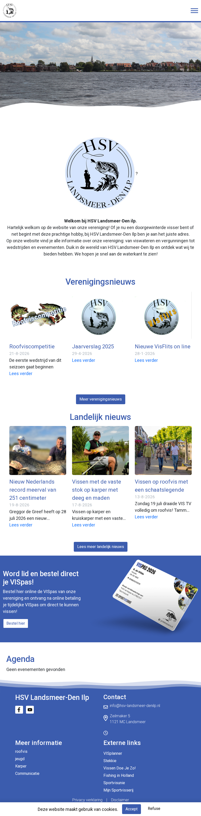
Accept (132, 809)
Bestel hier (15, 623)
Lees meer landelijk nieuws (100, 546)
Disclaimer (120, 800)
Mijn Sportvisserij (118, 790)
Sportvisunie (114, 782)
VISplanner (112, 753)
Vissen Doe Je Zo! (119, 768)
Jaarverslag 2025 (93, 346)
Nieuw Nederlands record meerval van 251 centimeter (32, 490)
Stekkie (109, 760)
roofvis (21, 751)
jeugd (20, 758)
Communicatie (27, 773)
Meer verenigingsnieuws (100, 399)
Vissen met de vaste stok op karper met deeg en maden (96, 490)
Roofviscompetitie (32, 346)
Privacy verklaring (87, 800)
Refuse (154, 808)
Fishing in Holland (118, 775)
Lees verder (20, 373)
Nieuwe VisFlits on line (162, 346)
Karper (20, 766)
